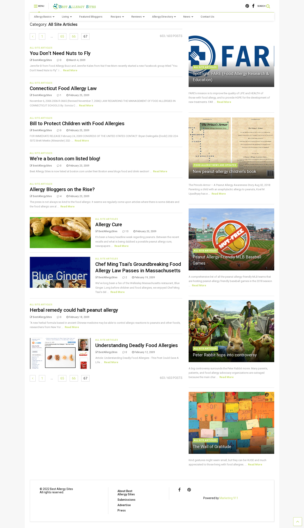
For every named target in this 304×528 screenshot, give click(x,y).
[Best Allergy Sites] (74, 7)
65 (62, 36)
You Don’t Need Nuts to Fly (60, 53)
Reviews (136, 16)
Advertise (124, 505)
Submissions (126, 499)
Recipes (116, 16)
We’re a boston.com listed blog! (65, 159)
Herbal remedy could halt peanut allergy (74, 310)
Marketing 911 (228, 498)
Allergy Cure (108, 224)
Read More (70, 70)
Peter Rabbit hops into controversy (225, 354)
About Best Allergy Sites (126, 492)
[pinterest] (247, 6)
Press (121, 510)
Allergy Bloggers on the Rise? (62, 189)
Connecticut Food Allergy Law (63, 88)
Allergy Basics (42, 16)
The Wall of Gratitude (212, 446)
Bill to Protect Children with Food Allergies (77, 123)
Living (65, 16)
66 (74, 36)
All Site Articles (41, 48)
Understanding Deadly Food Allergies (136, 345)
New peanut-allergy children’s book (224, 171)
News (186, 16)
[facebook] (253, 6)
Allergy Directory (162, 16)
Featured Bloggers (90, 16)
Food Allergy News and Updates (215, 165)
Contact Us (207, 16)
